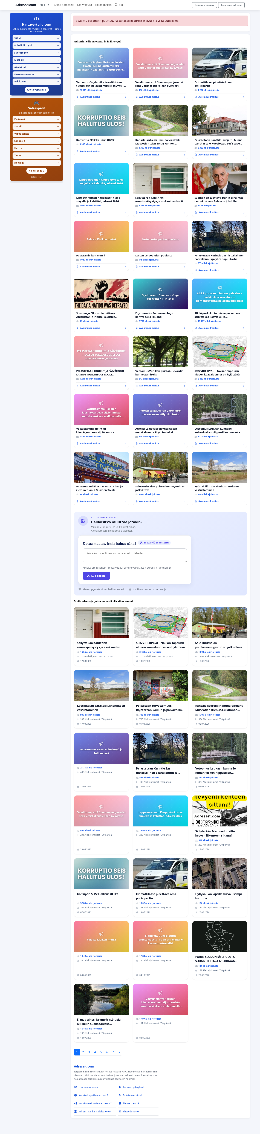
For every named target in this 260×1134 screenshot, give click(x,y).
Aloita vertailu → (36, 89)
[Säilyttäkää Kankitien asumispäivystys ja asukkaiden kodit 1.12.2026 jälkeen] (160, 190)
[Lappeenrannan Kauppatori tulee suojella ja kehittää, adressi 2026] (101, 190)
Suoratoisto (36, 52)
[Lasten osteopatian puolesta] (160, 246)
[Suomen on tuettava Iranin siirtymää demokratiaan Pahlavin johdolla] (219, 190)
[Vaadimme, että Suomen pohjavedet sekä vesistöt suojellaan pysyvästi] (160, 74)
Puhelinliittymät (36, 45)
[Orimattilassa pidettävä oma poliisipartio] (219, 74)
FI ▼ (47, 4)
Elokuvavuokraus (36, 74)
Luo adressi (98, 575)
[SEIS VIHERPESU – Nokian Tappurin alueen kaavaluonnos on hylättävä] (219, 363)
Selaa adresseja (64, 4)
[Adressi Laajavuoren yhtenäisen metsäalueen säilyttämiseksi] (160, 421)
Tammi (36, 155)
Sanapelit (36, 141)
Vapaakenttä (36, 133)
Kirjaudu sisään (204, 5)
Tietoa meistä (103, 4)
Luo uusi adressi (231, 5)
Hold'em (36, 162)
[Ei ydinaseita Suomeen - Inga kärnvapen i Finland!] (160, 305)
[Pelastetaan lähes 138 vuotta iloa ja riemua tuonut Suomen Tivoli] (101, 478)
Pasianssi (36, 119)
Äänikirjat (36, 67)
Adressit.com (25, 5)
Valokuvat (36, 81)
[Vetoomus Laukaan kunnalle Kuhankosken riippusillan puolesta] (219, 421)
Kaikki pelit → (37, 170)
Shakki (36, 126)
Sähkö (36, 38)
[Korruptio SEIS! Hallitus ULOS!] (101, 130)
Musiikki (36, 60)
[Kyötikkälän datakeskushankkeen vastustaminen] (219, 478)
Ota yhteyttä (84, 4)
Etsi (121, 4)
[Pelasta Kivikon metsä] (101, 246)
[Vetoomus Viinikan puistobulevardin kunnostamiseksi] (160, 363)
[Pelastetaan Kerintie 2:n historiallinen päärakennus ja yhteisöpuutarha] (219, 247)
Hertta (36, 148)
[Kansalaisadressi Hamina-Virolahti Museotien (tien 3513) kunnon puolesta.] (160, 132)
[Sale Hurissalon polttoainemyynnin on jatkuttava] (160, 478)
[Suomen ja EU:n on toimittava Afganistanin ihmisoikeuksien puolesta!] (101, 305)
